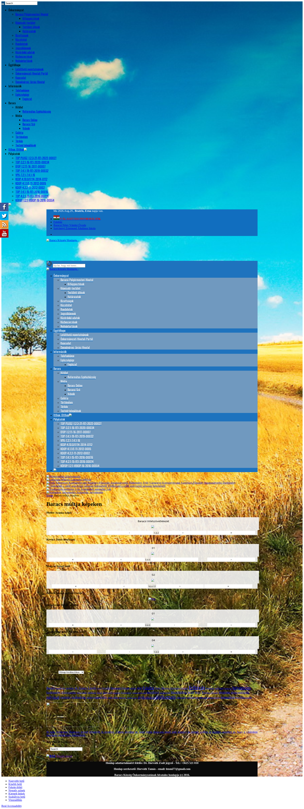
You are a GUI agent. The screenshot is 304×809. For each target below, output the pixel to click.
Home (49, 495)
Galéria (19, 132)
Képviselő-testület (25, 23)
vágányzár (192, 697)
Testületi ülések (31, 27)
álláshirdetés (214, 697)
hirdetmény (53, 692)
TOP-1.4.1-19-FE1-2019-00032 (31, 171)
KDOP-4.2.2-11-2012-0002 (30, 187)
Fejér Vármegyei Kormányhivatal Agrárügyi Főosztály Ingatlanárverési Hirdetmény (189, 482)
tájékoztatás (146, 697)
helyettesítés (241, 688)
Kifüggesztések (31, 18)
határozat (228, 688)
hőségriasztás (68, 692)
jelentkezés (91, 693)
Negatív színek (16, 790)
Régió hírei (64, 756)
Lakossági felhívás (80, 479)
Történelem (21, 137)
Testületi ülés (132, 698)
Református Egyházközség (37, 111)
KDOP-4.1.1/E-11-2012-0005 (30, 183)
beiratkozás (60, 688)
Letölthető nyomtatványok (29, 69)
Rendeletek (21, 44)
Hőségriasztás (73, 476)
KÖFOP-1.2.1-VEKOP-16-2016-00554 (34, 200)
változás (203, 697)
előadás (133, 688)
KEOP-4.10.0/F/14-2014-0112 (31, 179)
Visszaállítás (15, 799)
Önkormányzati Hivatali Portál (31, 73)
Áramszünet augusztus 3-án (95, 489)
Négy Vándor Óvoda (206, 692)
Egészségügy (22, 94)
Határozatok (29, 31)
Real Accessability (11, 805)
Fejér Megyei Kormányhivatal (171, 688)
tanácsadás (113, 697)
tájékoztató (166, 696)
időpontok (82, 692)
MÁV (191, 692)
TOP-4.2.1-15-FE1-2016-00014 (32, 196)
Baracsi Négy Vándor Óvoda (69, 225)
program (224, 692)
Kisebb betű (15, 784)
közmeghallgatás (139, 693)
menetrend (165, 693)
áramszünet (227, 697)
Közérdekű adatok (25, 52)
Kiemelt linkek (16, 793)
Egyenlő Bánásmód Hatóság (115, 688)
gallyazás (219, 688)
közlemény (126, 692)
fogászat (210, 688)
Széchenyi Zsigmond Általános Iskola (74, 228)
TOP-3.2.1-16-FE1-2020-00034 (32, 162)
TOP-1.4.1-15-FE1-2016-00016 (31, 192)
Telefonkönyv (22, 90)
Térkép (19, 141)
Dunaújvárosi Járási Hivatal (30, 82)
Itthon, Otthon (16, 149)
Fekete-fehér (15, 787)
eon (139, 688)
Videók (26, 128)
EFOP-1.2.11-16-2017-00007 (30, 166)
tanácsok (122, 697)
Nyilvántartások (23, 61)
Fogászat (27, 99)
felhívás (197, 687)
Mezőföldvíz (179, 692)
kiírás (99, 692)
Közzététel (21, 40)
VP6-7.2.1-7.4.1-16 (25, 175)
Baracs (50, 688)
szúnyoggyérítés (97, 697)
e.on (99, 688)
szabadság (78, 697)
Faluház (57, 221)
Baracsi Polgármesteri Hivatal (31, 14)
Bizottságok (21, 35)
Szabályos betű (16, 796)
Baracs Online (30, 120)
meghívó (153, 692)
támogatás (181, 697)
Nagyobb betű (16, 780)
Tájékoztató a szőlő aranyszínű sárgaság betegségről (136, 485)
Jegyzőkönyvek (23, 48)
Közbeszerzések (23, 56)
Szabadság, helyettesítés (89, 492)
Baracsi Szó (29, 124)
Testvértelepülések (25, 145)
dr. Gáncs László (85, 688)
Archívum (52, 672)
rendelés (65, 697)
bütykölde (70, 688)
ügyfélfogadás (244, 697)
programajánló (240, 692)
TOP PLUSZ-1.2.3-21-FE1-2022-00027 (35, 158)
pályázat (52, 697)
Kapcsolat (20, 78)
